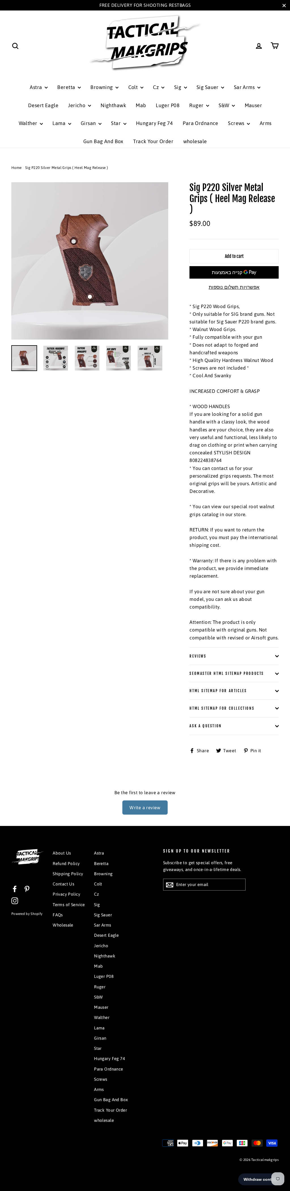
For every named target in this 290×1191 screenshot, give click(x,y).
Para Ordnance (200, 123)
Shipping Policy (68, 873)
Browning (102, 87)
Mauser (253, 105)
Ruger (197, 105)
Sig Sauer (208, 87)
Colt (133, 87)
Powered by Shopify (26, 914)
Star (116, 123)
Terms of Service (69, 904)
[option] (90, 261)
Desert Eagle (43, 105)
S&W (225, 105)
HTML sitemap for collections (221, 708)
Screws (237, 123)
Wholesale (63, 925)
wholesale (195, 141)
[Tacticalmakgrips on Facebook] (14, 888)
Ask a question (205, 726)
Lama (59, 123)
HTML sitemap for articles (218, 690)
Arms (266, 123)
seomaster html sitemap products (226, 673)
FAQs (58, 914)
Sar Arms (245, 87)
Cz (156, 87)
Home (16, 168)
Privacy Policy (66, 894)
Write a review (145, 807)
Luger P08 (168, 105)
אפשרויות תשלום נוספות (234, 287)
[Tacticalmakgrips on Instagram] (14, 900)
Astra (36, 87)
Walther (29, 123)
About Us (62, 853)
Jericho (77, 105)
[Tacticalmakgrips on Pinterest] (27, 888)
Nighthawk (113, 105)
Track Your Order (153, 141)
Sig (178, 87)
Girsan (89, 123)
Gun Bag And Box (103, 141)
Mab (141, 105)
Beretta (66, 87)
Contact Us (63, 883)
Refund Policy (66, 863)
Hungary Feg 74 (154, 123)
